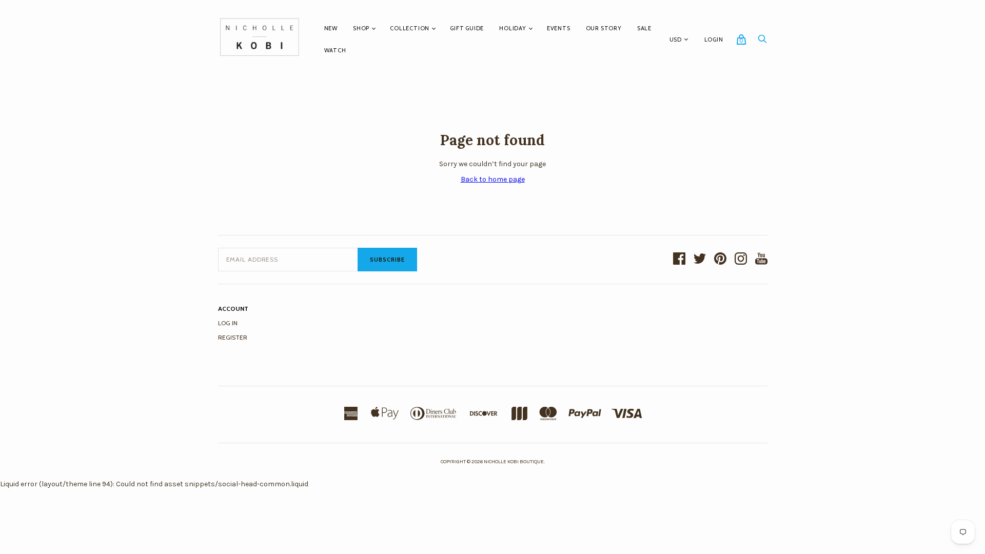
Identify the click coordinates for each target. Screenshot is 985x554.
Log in (228, 323)
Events (558, 28)
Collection (409, 28)
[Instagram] (741, 259)
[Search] (762, 41)
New (331, 28)
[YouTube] (761, 259)
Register (232, 337)
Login (713, 39)
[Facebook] (679, 259)
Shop (361, 28)
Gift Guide (467, 28)
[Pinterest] (720, 259)
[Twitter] (700, 259)
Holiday (512, 28)
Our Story (604, 28)
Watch (335, 50)
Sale (644, 28)
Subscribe (387, 259)
